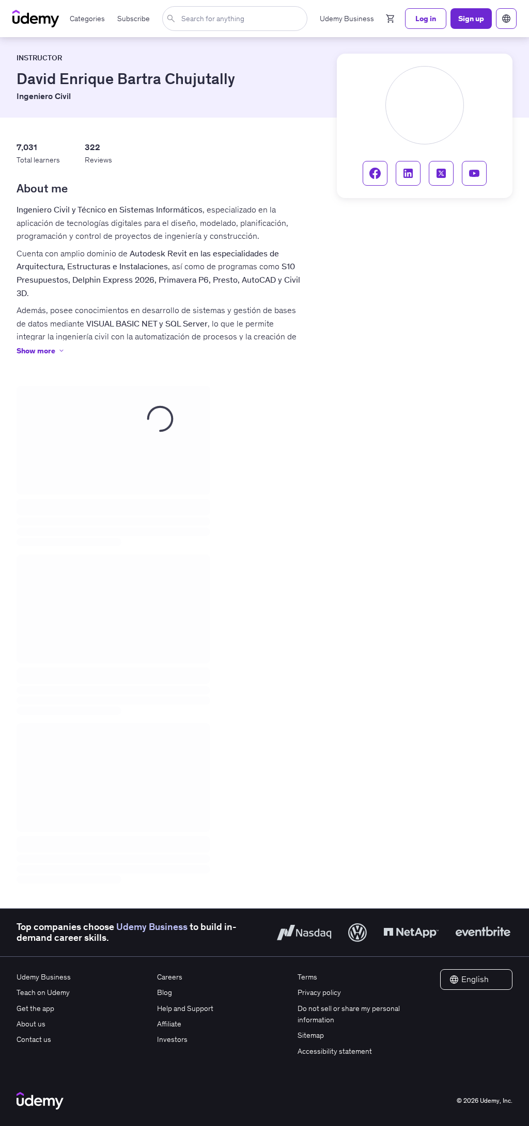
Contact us (34, 1039)
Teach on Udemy (43, 992)
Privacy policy (319, 992)
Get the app (35, 1008)
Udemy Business (152, 927)
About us (31, 1024)
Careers (169, 977)
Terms (307, 977)
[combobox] (236, 18)
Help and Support (185, 1008)
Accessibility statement (335, 1051)
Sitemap (311, 1035)
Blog (164, 992)
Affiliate (169, 1024)
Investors (172, 1039)
